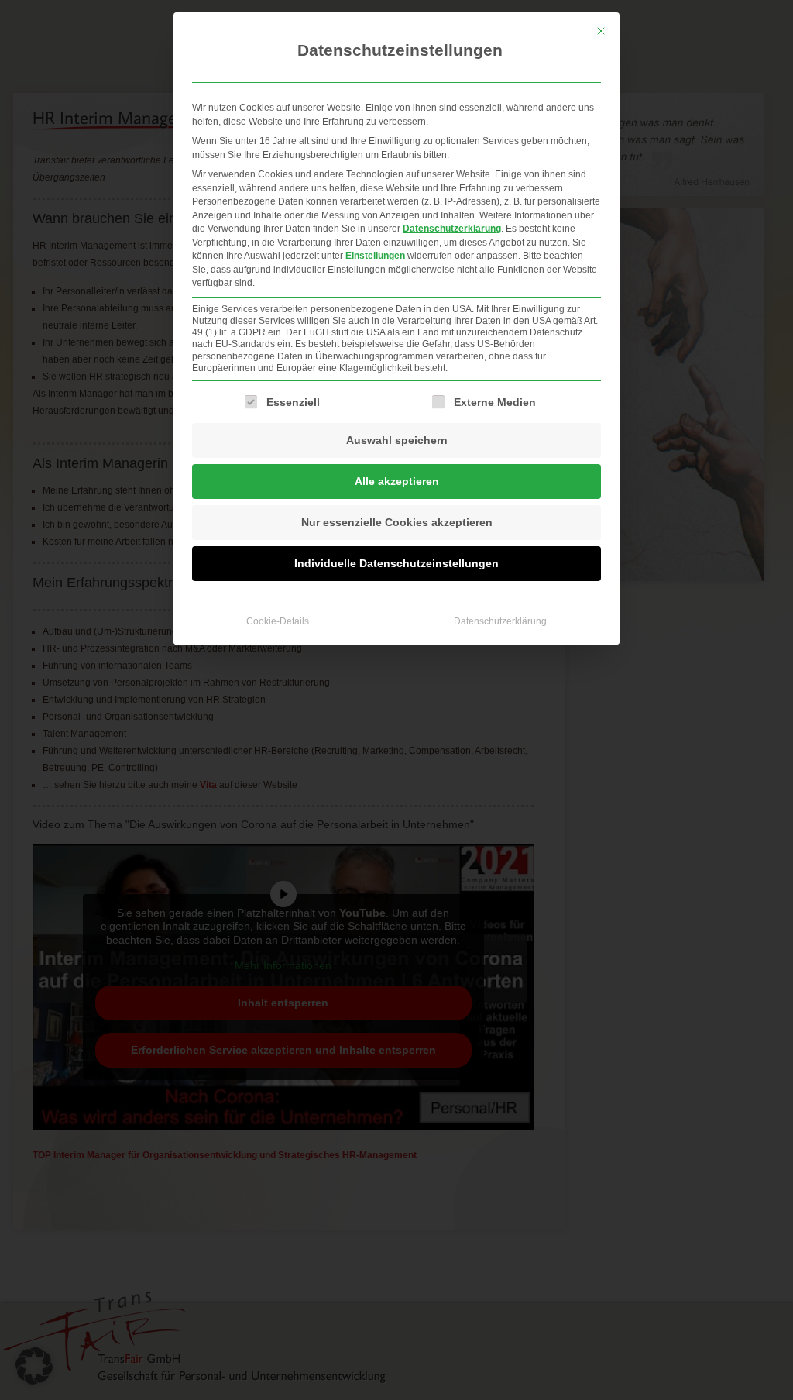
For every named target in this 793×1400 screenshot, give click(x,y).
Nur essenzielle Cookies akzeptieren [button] (397, 522)
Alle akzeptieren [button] (397, 481)
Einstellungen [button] (375, 255)
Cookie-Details (277, 621)
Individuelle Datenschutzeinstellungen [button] (396, 563)
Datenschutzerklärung (452, 228)
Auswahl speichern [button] (397, 440)
